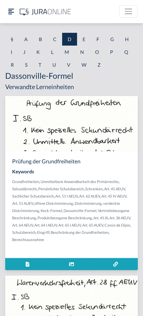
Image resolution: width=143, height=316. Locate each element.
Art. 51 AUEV (22, 203)
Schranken (94, 188)
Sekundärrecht (24, 188)
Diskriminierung (88, 203)
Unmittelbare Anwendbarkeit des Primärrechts (80, 181)
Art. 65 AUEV (92, 225)
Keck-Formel (51, 210)
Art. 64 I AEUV (45, 225)
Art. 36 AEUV (119, 218)
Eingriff (43, 232)
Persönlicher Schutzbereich (61, 188)
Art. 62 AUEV (89, 196)
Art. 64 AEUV (22, 225)
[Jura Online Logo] (45, 11)
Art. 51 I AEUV (66, 196)
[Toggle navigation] (128, 11)
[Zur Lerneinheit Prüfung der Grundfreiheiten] (115, 264)
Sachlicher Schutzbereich (33, 196)
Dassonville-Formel (80, 210)
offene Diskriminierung (53, 203)
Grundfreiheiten (25, 181)
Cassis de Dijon (117, 225)
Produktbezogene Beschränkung (64, 218)
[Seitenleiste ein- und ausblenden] (11, 11)
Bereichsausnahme (28, 239)
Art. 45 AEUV (114, 188)
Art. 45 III (100, 218)
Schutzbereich (24, 232)
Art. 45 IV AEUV (113, 196)
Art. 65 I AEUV (69, 225)
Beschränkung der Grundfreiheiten (80, 232)
